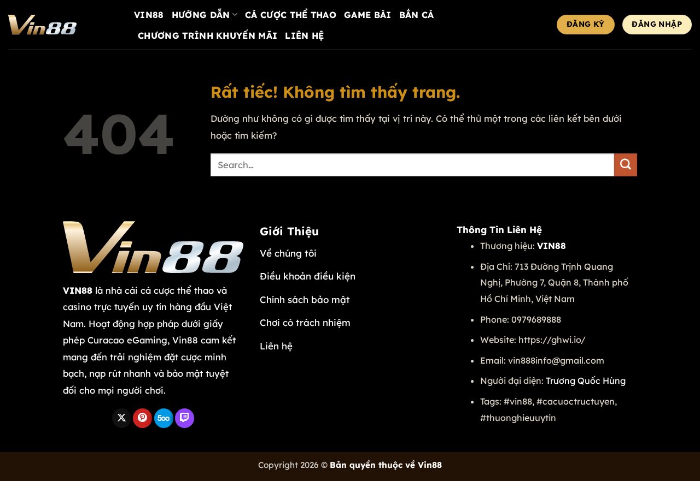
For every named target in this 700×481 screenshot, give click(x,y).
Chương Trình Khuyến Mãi (207, 35)
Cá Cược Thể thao (290, 14)
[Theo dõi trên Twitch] (184, 418)
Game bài (368, 14)
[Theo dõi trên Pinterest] (142, 418)
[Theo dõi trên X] (121, 418)
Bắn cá (416, 14)
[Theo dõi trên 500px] (163, 418)
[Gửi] (625, 164)
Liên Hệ (304, 35)
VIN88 (149, 14)
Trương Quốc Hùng (586, 380)
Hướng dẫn (201, 14)
